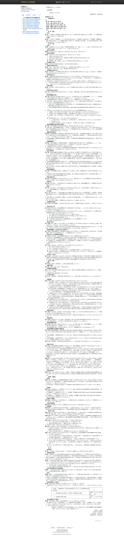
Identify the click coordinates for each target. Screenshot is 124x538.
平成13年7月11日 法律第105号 (33, 22)
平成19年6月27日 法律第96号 (32, 27)
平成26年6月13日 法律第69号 (32, 33)
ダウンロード (98, 520)
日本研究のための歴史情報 (28, 2)
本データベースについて (97, 2)
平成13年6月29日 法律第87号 (32, 20)
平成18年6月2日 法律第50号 (32, 25)
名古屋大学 (53, 527)
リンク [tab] (39, 15)
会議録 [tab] (34, 15)
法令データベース (63, 2)
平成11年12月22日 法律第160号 (33, 19)
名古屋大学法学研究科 (61, 527)
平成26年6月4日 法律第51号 (32, 31)
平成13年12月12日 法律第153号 (33, 24)
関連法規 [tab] (28, 15)
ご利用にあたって (70, 527)
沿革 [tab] (23, 15)
